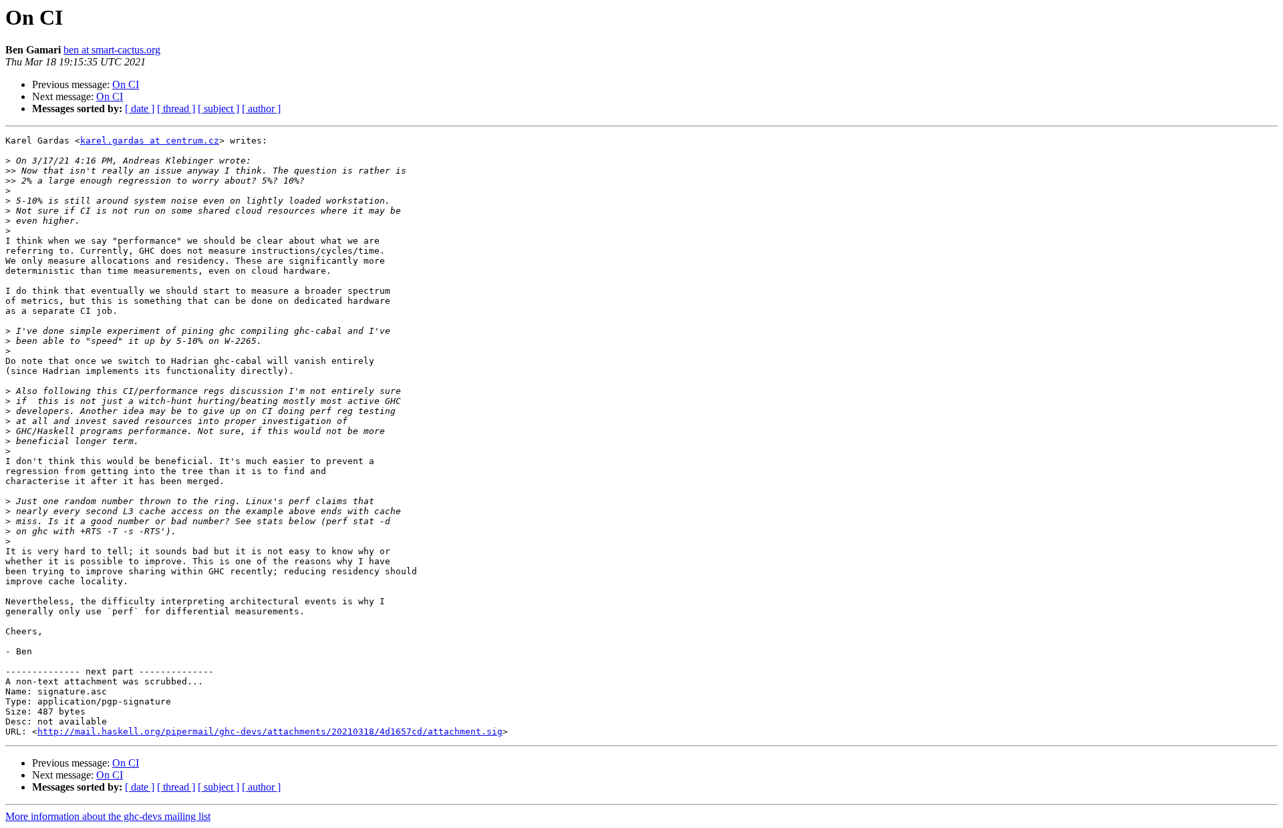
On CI (125, 84)
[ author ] (261, 108)
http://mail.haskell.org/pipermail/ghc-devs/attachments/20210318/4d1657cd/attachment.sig (270, 732)
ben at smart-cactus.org (111, 49)
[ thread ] (176, 108)
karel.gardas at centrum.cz (149, 141)
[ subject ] (218, 108)
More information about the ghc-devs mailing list (107, 816)
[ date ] (139, 108)
